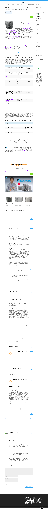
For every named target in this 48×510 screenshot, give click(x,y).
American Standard (38, 21)
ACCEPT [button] (42, 508)
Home (9, 4)
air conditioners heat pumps (12, 30)
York (36, 50)
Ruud (37, 43)
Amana (37, 20)
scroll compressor (18, 43)
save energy (10, 33)
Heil (36, 37)
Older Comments (7, 211)
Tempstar (37, 45)
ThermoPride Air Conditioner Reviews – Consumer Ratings (27, 203)
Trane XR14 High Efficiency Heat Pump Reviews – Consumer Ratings (9, 203)
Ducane (37, 33)
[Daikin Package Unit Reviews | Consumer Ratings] (18, 199)
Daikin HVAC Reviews (20, 9)
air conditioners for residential (21, 26)
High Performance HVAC (8, 9)
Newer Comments (30, 211)
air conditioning (11, 38)
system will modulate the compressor (16, 32)
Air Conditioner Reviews (15, 9)
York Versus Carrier (38, 56)
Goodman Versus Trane (39, 54)
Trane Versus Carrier (39, 55)
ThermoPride (38, 46)
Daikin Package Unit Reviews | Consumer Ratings (18, 203)
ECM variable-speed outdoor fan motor (10, 47)
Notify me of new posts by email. (10, 484)
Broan (37, 25)
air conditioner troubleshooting (23, 45)
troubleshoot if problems (21, 143)
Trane (37, 47)
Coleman (37, 29)
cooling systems (24, 150)
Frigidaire (37, 34)
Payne (37, 41)
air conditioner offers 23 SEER (15, 36)
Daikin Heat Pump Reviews (17, 160)
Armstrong (37, 24)
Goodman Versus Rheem (39, 58)
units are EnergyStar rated (10, 42)
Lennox (37, 38)
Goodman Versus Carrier (39, 59)
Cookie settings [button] (38, 508)
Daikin (37, 30)
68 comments (25, 9)
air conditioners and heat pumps (26, 28)
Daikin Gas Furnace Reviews (25, 160)
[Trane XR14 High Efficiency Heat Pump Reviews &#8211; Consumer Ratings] (9, 199)
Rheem (37, 42)
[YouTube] (42, 507)
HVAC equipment (30, 23)
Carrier (37, 28)
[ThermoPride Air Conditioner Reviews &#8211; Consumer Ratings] (28, 199)
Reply (31, 213)
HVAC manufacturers (29, 139)
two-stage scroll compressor (13, 40)
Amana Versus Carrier (39, 51)
